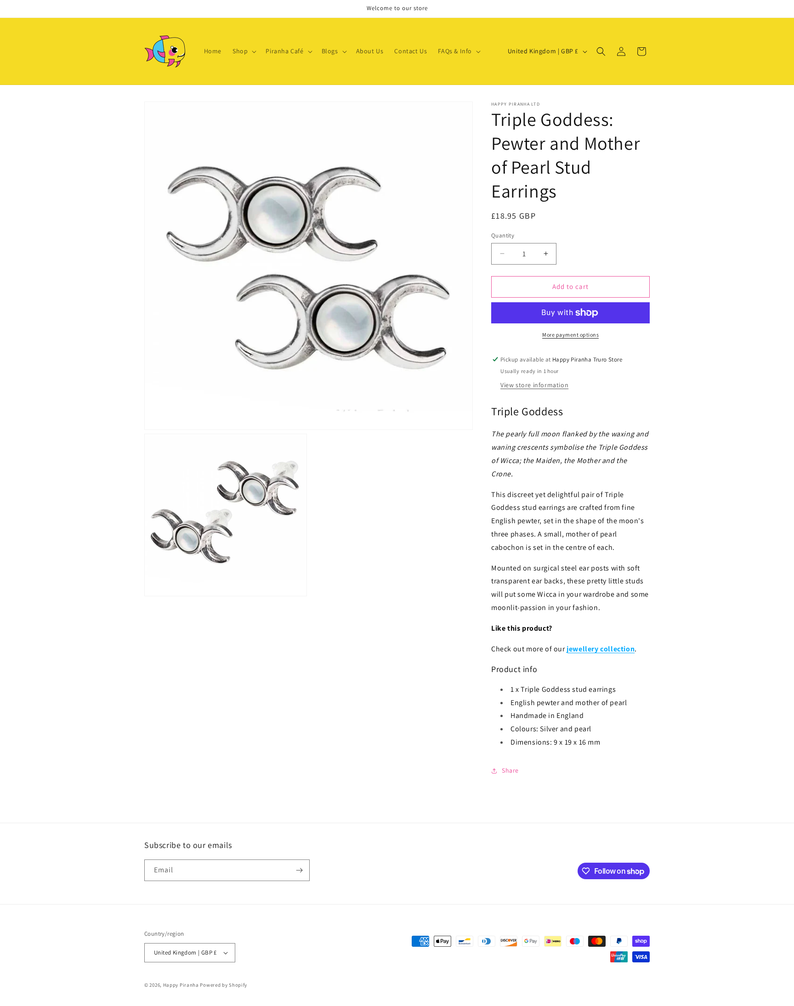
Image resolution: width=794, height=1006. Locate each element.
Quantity (502, 235)
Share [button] (510, 770)
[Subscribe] (299, 870)
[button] (243, 51)
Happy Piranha (181, 985)
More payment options (570, 334)
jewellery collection (601, 649)
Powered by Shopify (223, 985)
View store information (534, 385)
